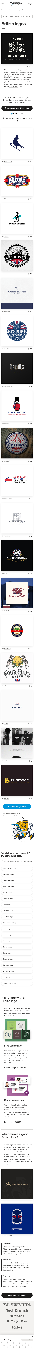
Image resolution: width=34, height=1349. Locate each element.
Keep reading (18, 1254)
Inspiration (10, 10)
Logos (17, 10)
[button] (32, 1336)
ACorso (6, 199)
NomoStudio (7, 648)
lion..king (6, 798)
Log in (30, 4)
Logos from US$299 (12, 1122)
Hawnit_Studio (8, 498)
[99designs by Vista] (16, 4)
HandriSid (6, 423)
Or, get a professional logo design (17, 118)
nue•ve (5, 274)
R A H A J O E (8, 161)
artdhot (6, 761)
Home (3, 10)
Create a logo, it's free (13, 1068)
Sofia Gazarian (8, 536)
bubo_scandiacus (8, 686)
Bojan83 (6, 348)
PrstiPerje (30, 66)
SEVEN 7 (6, 573)
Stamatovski (7, 311)
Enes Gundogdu (8, 386)
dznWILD (6, 611)
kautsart (6, 723)
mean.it (5, 1201)
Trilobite (6, 236)
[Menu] (2, 4)
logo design (13, 86)
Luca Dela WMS (7, 1236)
